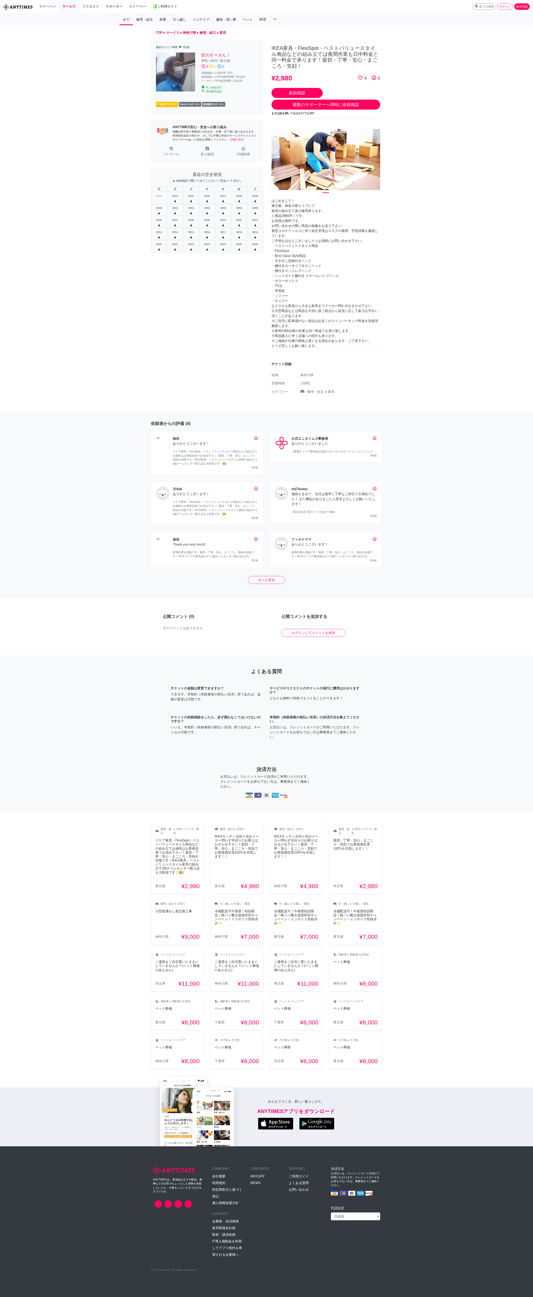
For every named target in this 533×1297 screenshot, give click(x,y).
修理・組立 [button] (144, 19)
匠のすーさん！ (215, 55)
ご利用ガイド (299, 1176)
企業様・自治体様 (225, 1221)
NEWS (255, 1183)
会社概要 (218, 1176)
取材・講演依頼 (223, 1234)
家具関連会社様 (223, 1228)
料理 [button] (262, 19)
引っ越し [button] (179, 19)
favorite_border (360, 77)
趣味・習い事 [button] (226, 19)
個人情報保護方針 (225, 1203)
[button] (484, 6)
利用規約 (218, 1183)
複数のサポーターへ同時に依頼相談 (326, 104)
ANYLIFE (257, 1176)
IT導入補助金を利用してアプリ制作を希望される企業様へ (227, 1247)
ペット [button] (248, 19)
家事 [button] (162, 19)
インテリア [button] (201, 19)
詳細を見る (237, 139)
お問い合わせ (299, 1189)
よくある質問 (299, 1183)
